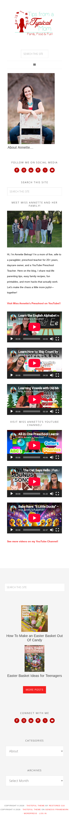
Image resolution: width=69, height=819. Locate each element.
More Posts (34, 689)
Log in (43, 813)
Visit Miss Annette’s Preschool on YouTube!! (34, 303)
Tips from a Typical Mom (34, 23)
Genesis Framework (57, 809)
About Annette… (20, 147)
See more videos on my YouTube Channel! (32, 541)
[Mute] (51, 339)
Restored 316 (57, 806)
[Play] (11, 339)
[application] (34, 326)
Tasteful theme (36, 806)
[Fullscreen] (57, 339)
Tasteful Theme (32, 809)
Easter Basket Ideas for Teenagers (34, 676)
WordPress (30, 813)
